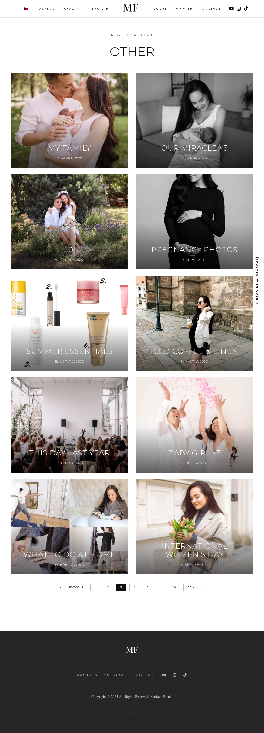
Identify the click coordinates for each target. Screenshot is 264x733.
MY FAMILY (69, 148)
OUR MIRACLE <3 (194, 148)
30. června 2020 (69, 260)
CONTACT (145, 675)
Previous (76, 587)
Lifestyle (98, 9)
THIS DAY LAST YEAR (69, 453)
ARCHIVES (87, 675)
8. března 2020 (195, 565)
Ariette (184, 9)
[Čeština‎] (26, 8)
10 (69, 249)
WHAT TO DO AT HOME (69, 554)
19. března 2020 (69, 565)
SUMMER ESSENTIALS (70, 351)
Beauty (71, 9)
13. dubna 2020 (69, 463)
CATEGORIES (117, 675)
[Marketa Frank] (132, 649)
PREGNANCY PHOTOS (194, 249)
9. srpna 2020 (69, 158)
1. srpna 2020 (194, 158)
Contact (211, 9)
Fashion (46, 9)
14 (174, 587)
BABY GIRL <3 (194, 453)
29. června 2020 (195, 260)
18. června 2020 (69, 361)
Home (130, 8)
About (160, 9)
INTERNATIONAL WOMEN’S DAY (195, 550)
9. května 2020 (194, 361)
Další (191, 587)
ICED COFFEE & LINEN (194, 351)
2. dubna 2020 (195, 463)
